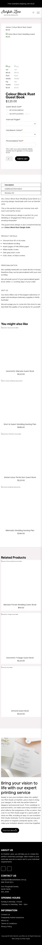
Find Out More (9, 830)
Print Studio (9, 800)
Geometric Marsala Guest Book (20, 371)
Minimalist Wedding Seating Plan (20, 530)
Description (9, 185)
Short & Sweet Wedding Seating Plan (20, 424)
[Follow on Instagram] (9, 869)
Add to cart (22, 159)
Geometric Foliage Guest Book (20, 658)
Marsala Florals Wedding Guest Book (20, 604)
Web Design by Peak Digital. (21, 938)
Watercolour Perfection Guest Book (20, 477)
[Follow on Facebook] (3, 869)
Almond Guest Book (20, 711)
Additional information (13, 189)
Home (8, 27)
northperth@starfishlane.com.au (13, 880)
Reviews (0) (9, 193)
